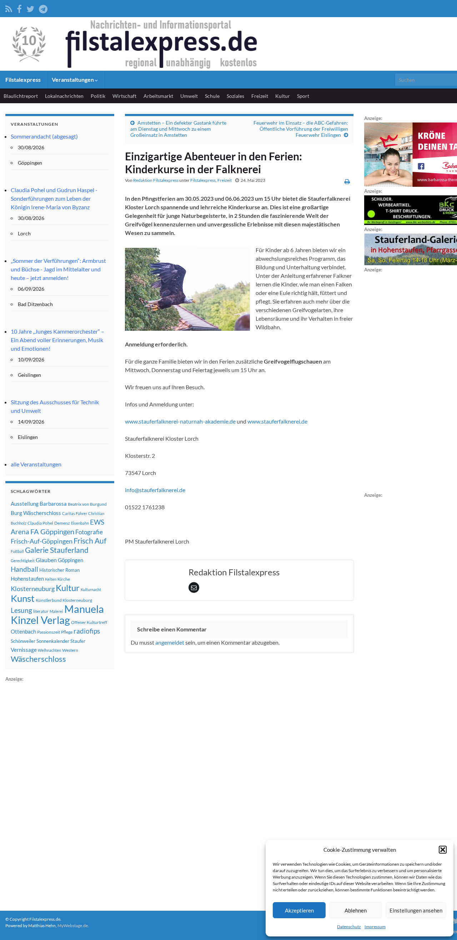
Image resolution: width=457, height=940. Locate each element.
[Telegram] (43, 7)
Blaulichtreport (21, 96)
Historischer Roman (59, 570)
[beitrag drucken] (347, 181)
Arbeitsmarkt (158, 96)
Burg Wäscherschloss (36, 513)
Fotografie (89, 532)
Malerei (56, 611)
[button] (442, 849)
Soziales (235, 96)
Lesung (21, 610)
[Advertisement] (58, 790)
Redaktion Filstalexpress (156, 180)
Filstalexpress (23, 79)
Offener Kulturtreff (89, 622)
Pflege (66, 632)
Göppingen (70, 560)
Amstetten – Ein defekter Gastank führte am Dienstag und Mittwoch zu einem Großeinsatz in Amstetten (178, 129)
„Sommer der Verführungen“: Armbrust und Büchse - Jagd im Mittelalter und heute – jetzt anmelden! (58, 269)
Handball (24, 569)
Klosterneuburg (33, 588)
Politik (98, 96)
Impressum (375, 926)
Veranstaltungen (73, 79)
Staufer (77, 641)
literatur (41, 611)
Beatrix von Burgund (87, 504)
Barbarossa (53, 503)
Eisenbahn (80, 523)
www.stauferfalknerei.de (277, 421)
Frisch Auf (90, 540)
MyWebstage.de (72, 925)
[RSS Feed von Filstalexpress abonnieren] (8, 7)
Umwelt (189, 96)
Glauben (46, 559)
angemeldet (169, 642)
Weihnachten (49, 650)
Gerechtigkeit (23, 560)
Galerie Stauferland (57, 550)
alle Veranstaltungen (36, 464)
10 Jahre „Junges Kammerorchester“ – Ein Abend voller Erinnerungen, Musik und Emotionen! (57, 340)
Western (70, 650)
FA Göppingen (52, 532)
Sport (303, 96)
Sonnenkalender (52, 641)
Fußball (17, 551)
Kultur (282, 96)
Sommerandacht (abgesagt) (44, 136)
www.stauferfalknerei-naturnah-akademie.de (180, 421)
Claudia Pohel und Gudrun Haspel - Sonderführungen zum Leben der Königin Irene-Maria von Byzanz (54, 198)
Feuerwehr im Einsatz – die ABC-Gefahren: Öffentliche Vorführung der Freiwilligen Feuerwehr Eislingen (300, 129)
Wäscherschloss (38, 659)
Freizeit (259, 96)
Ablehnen (356, 910)
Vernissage (24, 649)
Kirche (63, 579)
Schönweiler (23, 641)
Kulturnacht (91, 589)
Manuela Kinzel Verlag (57, 614)
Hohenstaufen (27, 578)
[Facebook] (19, 7)
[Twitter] (30, 7)
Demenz (62, 523)
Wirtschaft (124, 96)
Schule (212, 96)
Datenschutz (349, 926)
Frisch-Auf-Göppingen (41, 541)
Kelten (50, 579)
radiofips (87, 631)
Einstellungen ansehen (416, 910)
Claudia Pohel (40, 523)
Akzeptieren (299, 910)
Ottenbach (23, 631)
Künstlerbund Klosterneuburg (64, 600)
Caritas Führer (74, 513)
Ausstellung (25, 503)
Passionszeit (48, 632)
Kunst (23, 598)
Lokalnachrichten (64, 96)
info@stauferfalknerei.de (155, 489)
